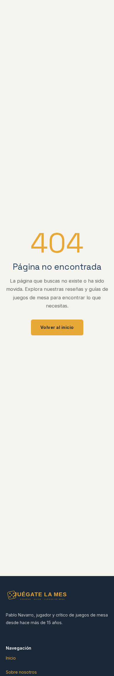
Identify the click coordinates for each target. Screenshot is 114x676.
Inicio (11, 657)
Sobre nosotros (21, 672)
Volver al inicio (57, 327)
